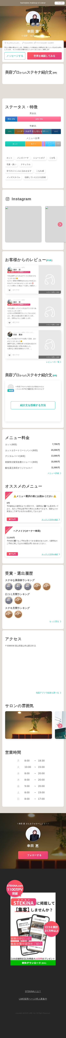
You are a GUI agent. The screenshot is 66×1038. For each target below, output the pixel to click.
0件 (54, 376)
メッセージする (14, 55)
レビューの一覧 (52, 362)
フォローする (34, 855)
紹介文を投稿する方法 (33, 405)
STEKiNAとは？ (33, 991)
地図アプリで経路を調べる (47, 693)
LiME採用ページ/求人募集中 (33, 999)
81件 (49, 260)
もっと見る (54, 621)
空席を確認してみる (44, 55)
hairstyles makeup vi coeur (33, 3)
